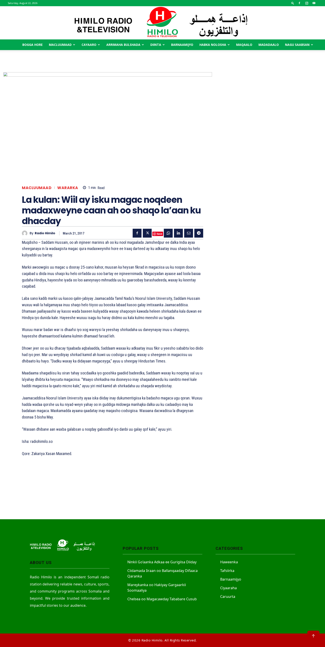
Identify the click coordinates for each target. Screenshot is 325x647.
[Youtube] (314, 3)
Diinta (155, 45)
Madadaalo (268, 45)
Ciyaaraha (228, 587)
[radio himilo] (26, 233)
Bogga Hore (32, 45)
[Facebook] (299, 3)
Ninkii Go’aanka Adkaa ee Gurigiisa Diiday (162, 562)
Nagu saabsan (297, 45)
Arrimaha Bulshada (123, 45)
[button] (292, 3)
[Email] (188, 233)
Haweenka (229, 562)
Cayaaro (89, 45)
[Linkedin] (178, 233)
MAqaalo (244, 45)
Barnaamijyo (182, 45)
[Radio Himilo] (162, 22)
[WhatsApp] (168, 233)
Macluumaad (60, 45)
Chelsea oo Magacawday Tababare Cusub (162, 599)
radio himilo (45, 233)
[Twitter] (147, 233)
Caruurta (227, 596)
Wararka (67, 188)
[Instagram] (306, 3)
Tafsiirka (227, 570)
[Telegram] (198, 233)
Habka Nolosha (212, 45)
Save (159, 233)
